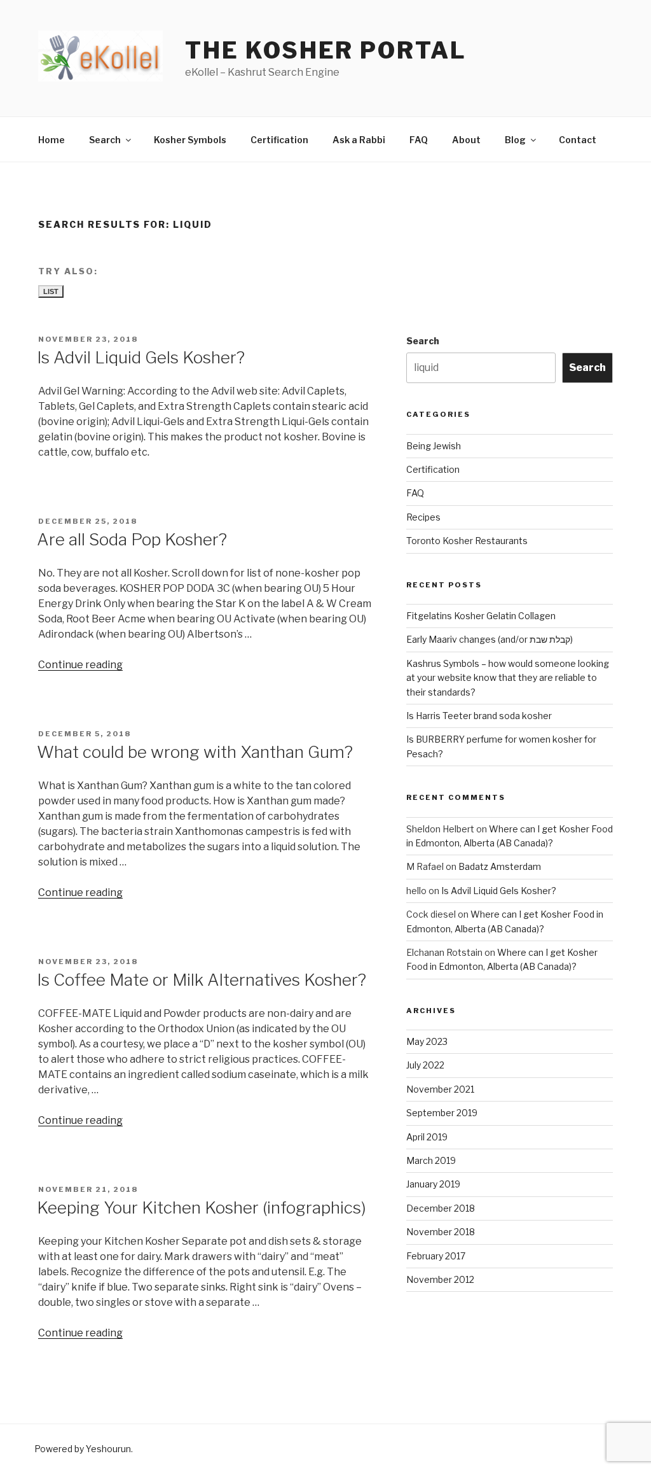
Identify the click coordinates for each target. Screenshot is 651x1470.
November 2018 (440, 1231)
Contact (577, 139)
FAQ (418, 139)
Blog (515, 139)
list (50, 291)
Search (105, 139)
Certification (279, 139)
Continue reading (80, 665)
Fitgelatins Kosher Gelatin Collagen (481, 615)
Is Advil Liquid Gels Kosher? (141, 357)
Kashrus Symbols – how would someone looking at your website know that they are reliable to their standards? (507, 677)
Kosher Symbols (190, 139)
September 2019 (441, 1112)
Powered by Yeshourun (82, 1448)
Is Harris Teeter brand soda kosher (479, 715)
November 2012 (440, 1279)
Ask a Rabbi (358, 139)
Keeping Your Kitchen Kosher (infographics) (201, 1207)
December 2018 (440, 1208)
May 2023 (427, 1041)
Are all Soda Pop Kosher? (132, 539)
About (466, 139)
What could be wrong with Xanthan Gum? (195, 752)
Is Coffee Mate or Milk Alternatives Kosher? (201, 980)
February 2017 (435, 1255)
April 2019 (427, 1136)
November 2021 (440, 1089)
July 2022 (425, 1065)
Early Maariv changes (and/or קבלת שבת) (489, 639)
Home (51, 139)
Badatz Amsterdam (499, 866)
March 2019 (431, 1160)
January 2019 (433, 1184)
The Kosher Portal (325, 50)
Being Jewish (433, 445)
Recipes (423, 517)
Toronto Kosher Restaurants (467, 540)
